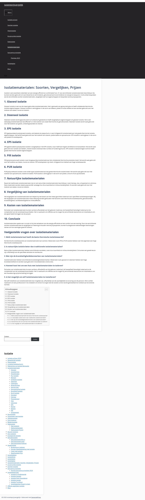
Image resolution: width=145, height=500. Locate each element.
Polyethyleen (15, 374)
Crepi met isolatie (17, 451)
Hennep (13, 397)
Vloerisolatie (12, 31)
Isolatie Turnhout (16, 482)
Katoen (13, 409)
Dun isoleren (12, 434)
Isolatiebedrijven (13, 472)
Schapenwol (15, 412)
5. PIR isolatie (10, 301)
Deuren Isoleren (13, 432)
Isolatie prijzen (12, 20)
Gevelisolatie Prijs (17, 453)
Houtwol (14, 395)
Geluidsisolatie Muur (18, 440)
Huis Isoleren (12, 420)
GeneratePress (36, 497)
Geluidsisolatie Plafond (18, 443)
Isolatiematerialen (14, 47)
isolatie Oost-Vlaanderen (19, 478)
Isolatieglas (11, 64)
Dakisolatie (11, 42)
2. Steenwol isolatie (12, 294)
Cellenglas (14, 383)
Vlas (12, 401)
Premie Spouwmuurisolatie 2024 (22, 470)
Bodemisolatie (12, 422)
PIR (12, 411)
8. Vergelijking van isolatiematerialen (18, 307)
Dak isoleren (15, 426)
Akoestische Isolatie (14, 360)
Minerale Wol (15, 385)
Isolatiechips (15, 372)
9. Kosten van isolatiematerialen (16, 309)
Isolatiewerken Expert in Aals (20, 484)
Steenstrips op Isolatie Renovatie (18, 366)
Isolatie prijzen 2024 (14, 358)
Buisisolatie (11, 414)
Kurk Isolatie (15, 393)
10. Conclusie (11, 311)
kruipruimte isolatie (14, 465)
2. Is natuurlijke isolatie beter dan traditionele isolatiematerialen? (28, 318)
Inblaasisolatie (12, 418)
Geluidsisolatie (13, 438)
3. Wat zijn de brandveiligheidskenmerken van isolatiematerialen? (28, 319)
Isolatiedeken (12, 455)
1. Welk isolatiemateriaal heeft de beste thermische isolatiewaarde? (28, 315)
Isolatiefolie (11, 457)
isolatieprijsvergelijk (13, 4)
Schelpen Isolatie (16, 380)
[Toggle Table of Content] (45, 289)
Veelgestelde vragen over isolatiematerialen (21, 314)
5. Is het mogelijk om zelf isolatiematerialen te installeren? (26, 323)
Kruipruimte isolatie (14, 36)
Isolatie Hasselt (16, 476)
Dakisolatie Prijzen (17, 430)
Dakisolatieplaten (17, 428)
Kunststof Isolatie (16, 391)
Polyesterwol (15, 399)
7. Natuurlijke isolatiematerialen (16, 305)
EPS (12, 405)
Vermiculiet (15, 387)
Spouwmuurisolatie (14, 53)
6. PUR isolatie (10, 303)
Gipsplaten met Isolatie (15, 416)
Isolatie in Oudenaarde (18, 474)
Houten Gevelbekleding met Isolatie (23, 449)
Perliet (13, 407)
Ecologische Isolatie (14, 436)
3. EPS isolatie (10, 296)
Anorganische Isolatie (18, 389)
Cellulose (14, 403)
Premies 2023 (15, 58)
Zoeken (6, 336)
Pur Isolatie (14, 376)
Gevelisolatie (12, 445)
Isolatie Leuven (16, 480)
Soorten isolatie (13, 25)
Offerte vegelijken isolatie (16, 486)
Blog (9, 69)
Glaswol (13, 370)
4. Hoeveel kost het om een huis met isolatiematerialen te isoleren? (28, 321)
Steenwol (14, 382)
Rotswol (13, 378)
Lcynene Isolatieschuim (15, 364)
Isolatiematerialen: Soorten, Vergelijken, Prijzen (23, 463)
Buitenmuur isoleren (18, 447)
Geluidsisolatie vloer (18, 441)
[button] (5, 76)
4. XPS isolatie (10, 298)
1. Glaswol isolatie (12, 292)
